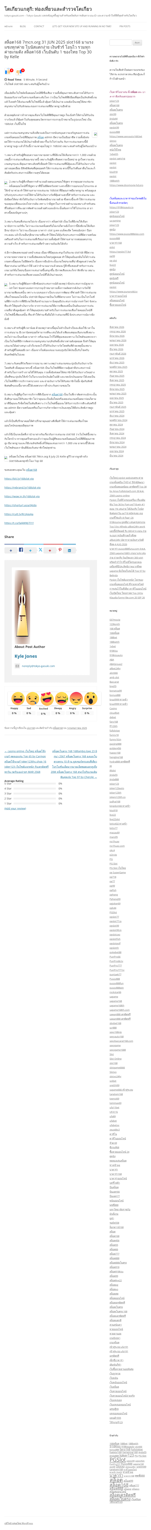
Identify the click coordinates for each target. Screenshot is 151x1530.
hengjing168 (116, 757)
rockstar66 (115, 992)
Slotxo (113, 1072)
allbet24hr (115, 668)
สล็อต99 (114, 1276)
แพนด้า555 (115, 1418)
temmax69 (115, 1103)
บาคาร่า (114, 1169)
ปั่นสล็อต (114, 1187)
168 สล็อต (115, 628)
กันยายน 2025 (117, 375)
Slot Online (116, 1058)
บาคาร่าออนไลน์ (118, 296)
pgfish (113, 890)
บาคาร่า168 (116, 242)
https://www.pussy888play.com (127, 234)
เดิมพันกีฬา (115, 1364)
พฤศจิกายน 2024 (118, 420)
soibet (113, 1081)
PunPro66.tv (116, 961)
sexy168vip (116, 1032)
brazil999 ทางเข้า (119, 699)
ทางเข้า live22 (116, 1472)
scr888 (113, 1027)
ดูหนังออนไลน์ (117, 216)
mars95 (114, 837)
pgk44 (113, 908)
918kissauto (116, 655)
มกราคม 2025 (117, 411)
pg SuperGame (118, 872)
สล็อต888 (114, 1258)
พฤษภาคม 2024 (118, 446)
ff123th (113, 726)
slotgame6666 (117, 1067)
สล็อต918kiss (116, 1271)
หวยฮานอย (115, 1333)
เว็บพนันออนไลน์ (118, 1382)
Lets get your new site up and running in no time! (81, 26)
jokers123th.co (118, 797)
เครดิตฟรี (114, 1355)
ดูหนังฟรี (114, 278)
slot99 (113, 114)
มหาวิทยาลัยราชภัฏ (120, 1209)
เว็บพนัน (114, 1378)
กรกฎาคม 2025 (118, 384)
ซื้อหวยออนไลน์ (118, 305)
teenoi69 (114, 1098)
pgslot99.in (116, 930)
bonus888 (115, 695)
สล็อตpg (114, 1284)
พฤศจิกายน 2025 (118, 367)
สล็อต (40, 137)
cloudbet (114, 712)
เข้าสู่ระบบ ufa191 (119, 1347)
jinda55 (113, 775)
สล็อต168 (57, 394)
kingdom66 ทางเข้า (120, 806)
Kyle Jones (26, 656)
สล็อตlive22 (116, 1280)
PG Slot (113, 863)
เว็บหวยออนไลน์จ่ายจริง (122, 1395)
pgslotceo (115, 934)
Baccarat (114, 681)
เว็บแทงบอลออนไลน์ (120, 1404)
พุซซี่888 (114, 1205)
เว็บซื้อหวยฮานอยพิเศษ (122, 1369)
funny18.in (115, 739)
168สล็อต (114, 633)
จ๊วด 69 (113, 1143)
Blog (23, 26)
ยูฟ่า (112, 1218)
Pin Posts (125, 26)
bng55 (113, 686)
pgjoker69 (115, 903)
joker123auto (117, 788)
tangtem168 (116, 1094)
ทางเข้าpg (115, 1165)
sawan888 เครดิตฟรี (120, 1014)
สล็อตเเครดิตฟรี (118, 1316)
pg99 (112, 256)
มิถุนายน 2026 (117, 336)
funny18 (114, 735)
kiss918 (113, 171)
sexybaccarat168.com (121, 1041)
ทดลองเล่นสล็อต (118, 1160)
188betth (115, 180)
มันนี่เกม (114, 1214)
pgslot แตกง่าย (117, 158)
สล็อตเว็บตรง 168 (118, 1311)
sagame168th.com (120, 1010)
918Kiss (114, 650)
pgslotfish (115, 939)
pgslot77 (114, 916)
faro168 (114, 721)
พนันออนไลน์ (117, 1200)
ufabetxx (114, 1125)
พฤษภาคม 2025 (118, 393)
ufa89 (113, 1116)
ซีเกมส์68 (114, 1147)
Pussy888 (115, 979)
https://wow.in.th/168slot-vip (22, 496)
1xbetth (114, 154)
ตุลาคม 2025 (116, 371)
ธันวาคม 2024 (117, 415)
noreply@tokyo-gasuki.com (38, 666)
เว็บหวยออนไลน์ (118, 1391)
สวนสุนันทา (116, 1324)
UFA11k (114, 1112)
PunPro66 (115, 956)
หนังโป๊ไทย (115, 149)
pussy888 (115, 132)
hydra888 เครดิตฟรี (120, 761)
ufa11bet (114, 1107)
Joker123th (115, 792)
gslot (112, 247)
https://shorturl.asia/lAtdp (20, 505)
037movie (115, 619)
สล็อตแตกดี (115, 1320)
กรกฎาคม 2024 (118, 438)
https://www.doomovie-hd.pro (126, 185)
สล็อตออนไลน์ (117, 300)
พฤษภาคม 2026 (118, 340)
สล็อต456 (114, 1240)
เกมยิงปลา (115, 1338)
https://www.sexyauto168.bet (126, 136)
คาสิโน (113, 1134)
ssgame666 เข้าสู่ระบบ (121, 1089)
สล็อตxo (114, 1289)
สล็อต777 (114, 1253)
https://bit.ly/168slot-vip (19, 478)
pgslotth (114, 947)
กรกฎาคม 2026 (118, 331)
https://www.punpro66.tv (124, 291)
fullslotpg (115, 730)
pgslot (113, 163)
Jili (111, 766)
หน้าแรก (8, 26)
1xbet (113, 646)
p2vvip (113, 854)
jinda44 (113, 118)
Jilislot (113, 770)
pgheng (114, 894)
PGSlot (113, 912)
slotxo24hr (115, 1076)
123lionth (115, 624)
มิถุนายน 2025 (117, 389)
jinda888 (114, 779)
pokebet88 (115, 952)
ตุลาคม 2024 (116, 424)
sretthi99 (114, 1085)
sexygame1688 (118, 1049)
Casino (113, 708)
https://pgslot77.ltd (120, 251)
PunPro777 (116, 965)
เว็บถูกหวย (115, 1373)
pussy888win (117, 987)
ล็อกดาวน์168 (117, 1227)
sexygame (115, 1045)
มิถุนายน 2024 (117, 442)
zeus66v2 (115, 1129)
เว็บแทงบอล (116, 1400)
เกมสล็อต (114, 1342)
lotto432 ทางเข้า (118, 823)
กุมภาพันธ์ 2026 (118, 353)
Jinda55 (142, 1452)
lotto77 (113, 828)
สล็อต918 (114, 1267)
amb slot (114, 677)
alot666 (114, 673)
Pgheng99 (115, 899)
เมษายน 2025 (117, 398)
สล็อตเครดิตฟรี (117, 1302)
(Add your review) (15, 808)
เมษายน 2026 (117, 344)
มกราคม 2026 (117, 358)
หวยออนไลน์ (116, 1329)
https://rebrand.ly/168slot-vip (22, 487)
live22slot (115, 819)
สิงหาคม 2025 (117, 380)
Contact (39, 26)
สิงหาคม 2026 (117, 327)
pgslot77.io (116, 921)
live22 (113, 265)
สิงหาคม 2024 (117, 433)
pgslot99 (114, 127)
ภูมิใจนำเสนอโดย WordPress (18, 1523)
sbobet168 (115, 1023)
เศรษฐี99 (114, 1409)
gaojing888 (115, 744)
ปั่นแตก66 (115, 1191)
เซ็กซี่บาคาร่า (116, 1360)
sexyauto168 (117, 1036)
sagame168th (117, 1005)
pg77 (112, 881)
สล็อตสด (114, 1293)
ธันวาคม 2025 (117, 362)
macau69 (115, 832)
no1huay (114, 841)
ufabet (113, 1120)
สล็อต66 (114, 1249)
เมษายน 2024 (117, 451)
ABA (112, 659)
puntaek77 (115, 974)
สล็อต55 (114, 1245)
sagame (114, 996)
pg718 (113, 877)
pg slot (113, 260)
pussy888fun (117, 983)
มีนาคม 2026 (116, 349)
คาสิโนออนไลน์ (118, 1138)
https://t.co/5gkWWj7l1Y (19, 523)
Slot (112, 1054)
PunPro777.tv (117, 970)
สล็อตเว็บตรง (116, 109)
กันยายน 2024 (117, 429)
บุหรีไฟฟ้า (115, 1182)
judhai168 (115, 801)
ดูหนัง (112, 229)
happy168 (115, 752)
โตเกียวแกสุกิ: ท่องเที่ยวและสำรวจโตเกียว (48, 9)
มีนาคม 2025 (116, 402)
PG (111, 859)
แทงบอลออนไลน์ (118, 1413)
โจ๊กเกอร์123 (116, 1422)
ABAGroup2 (116, 664)
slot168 (31, 728)
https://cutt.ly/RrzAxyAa (18, 514)
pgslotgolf (115, 943)
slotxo (113, 140)
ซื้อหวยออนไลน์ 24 (119, 1151)
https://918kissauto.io (122, 207)
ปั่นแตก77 (115, 1196)
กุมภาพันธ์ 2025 (118, 407)
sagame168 (116, 1001)
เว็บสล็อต (114, 1386)
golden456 (115, 748)
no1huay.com (117, 845)
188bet (113, 637)
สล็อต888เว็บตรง (118, 1262)
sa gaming (115, 220)
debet (113, 717)
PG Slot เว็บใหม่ (118, 868)
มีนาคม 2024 (116, 455)
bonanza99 (116, 690)
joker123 (114, 101)
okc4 (112, 850)
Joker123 (114, 783)
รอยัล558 (114, 1222)
